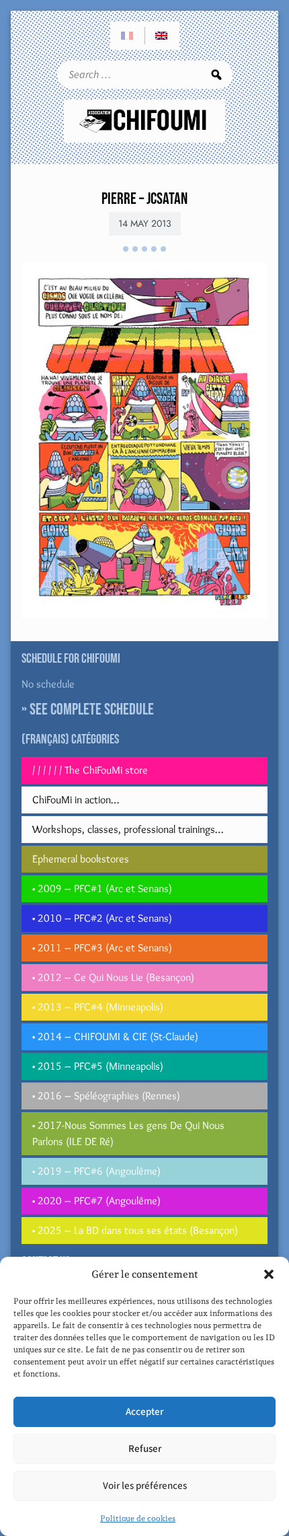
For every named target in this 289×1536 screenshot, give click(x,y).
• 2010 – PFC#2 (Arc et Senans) (102, 918)
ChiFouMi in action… (75, 799)
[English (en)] (162, 35)
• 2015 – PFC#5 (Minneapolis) (97, 1066)
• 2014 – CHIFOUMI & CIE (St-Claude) (115, 1036)
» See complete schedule (88, 709)
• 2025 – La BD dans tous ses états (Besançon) (135, 1230)
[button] (269, 1274)
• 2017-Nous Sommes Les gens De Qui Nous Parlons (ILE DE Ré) (128, 1133)
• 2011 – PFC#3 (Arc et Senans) (102, 947)
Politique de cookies (137, 1518)
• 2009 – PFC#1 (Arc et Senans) (102, 888)
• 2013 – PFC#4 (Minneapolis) (97, 1006)
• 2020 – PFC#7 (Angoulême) (96, 1200)
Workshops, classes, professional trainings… (127, 829)
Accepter (144, 1412)
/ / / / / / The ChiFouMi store (90, 770)
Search (216, 75)
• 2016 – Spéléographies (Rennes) (106, 1095)
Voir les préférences (145, 1486)
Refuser (144, 1449)
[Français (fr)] (127, 35)
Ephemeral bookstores (80, 858)
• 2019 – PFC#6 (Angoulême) (96, 1171)
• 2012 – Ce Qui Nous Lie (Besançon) (113, 977)
